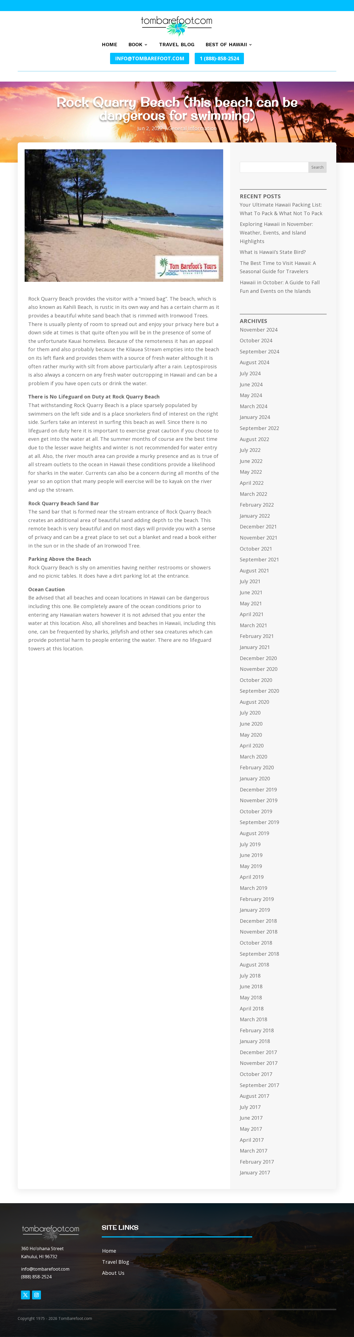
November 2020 (258, 669)
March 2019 (253, 888)
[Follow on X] (25, 1295)
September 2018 (259, 953)
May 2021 (251, 603)
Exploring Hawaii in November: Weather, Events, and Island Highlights (276, 232)
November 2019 (258, 800)
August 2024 (254, 362)
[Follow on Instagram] (36, 1295)
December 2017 (258, 1052)
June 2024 (251, 384)
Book (135, 45)
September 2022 (259, 428)
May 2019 (251, 866)
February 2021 (257, 636)
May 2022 (251, 471)
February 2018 (257, 1030)
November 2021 (258, 537)
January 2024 (255, 417)
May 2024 (251, 395)
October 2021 (256, 548)
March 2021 (253, 625)
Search (317, 167)
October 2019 (256, 811)
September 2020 (259, 690)
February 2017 (257, 1161)
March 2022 (253, 494)
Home (109, 45)
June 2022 (251, 461)
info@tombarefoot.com (149, 58)
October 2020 (256, 680)
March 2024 (253, 406)
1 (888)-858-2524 (219, 58)
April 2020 (252, 745)
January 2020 (255, 778)
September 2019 (259, 822)
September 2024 (259, 351)
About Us (113, 1273)
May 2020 (251, 734)
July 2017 (250, 1107)
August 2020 (254, 702)
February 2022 (257, 504)
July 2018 (250, 975)
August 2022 (254, 439)
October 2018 (256, 942)
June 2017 (251, 1117)
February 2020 (257, 767)
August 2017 (254, 1096)
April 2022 (252, 482)
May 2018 (251, 997)
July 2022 (250, 450)
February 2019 (257, 899)
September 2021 (259, 559)
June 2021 (251, 592)
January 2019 (255, 909)
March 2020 (253, 756)
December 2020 (258, 658)
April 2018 (252, 1008)
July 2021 (250, 581)
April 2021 (252, 614)
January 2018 (255, 1041)
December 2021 (258, 526)
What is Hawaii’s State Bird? (273, 252)
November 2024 (258, 329)
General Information (192, 128)
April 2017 (252, 1140)
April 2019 (252, 877)
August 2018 (254, 964)
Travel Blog (176, 45)
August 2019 (254, 833)
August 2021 (254, 570)
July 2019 (250, 844)
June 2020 (251, 723)
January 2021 (255, 647)
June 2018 (251, 986)
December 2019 (258, 789)
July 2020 (250, 712)
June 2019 (251, 855)
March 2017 (253, 1150)
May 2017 (251, 1128)
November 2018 (258, 931)
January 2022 (255, 515)
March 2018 (253, 1019)
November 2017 (258, 1063)
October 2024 (256, 340)
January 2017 (255, 1172)
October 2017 (256, 1074)
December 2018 (258, 921)
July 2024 (250, 373)
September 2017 (259, 1085)
